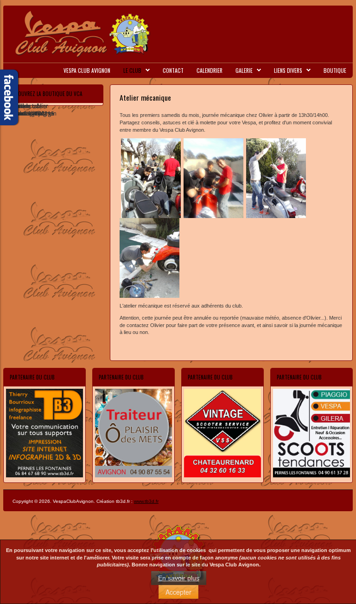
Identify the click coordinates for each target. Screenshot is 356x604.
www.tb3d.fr (146, 501)
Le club (132, 70)
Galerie (244, 70)
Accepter (178, 592)
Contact (173, 70)
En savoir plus (178, 578)
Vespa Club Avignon (87, 70)
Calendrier (209, 70)
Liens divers (288, 70)
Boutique (335, 70)
